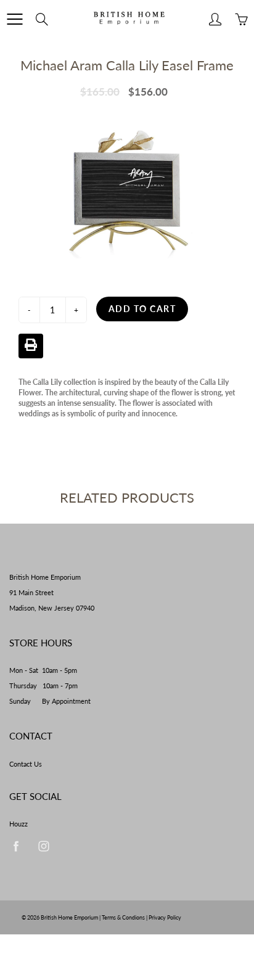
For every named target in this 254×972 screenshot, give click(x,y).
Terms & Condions (123, 917)
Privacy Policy (165, 917)
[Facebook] (16, 846)
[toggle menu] (14, 19)
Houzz (18, 824)
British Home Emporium (70, 917)
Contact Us (25, 764)
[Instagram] (43, 846)
